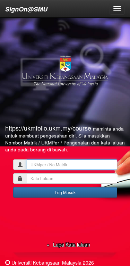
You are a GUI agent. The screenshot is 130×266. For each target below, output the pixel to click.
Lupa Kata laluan (71, 244)
